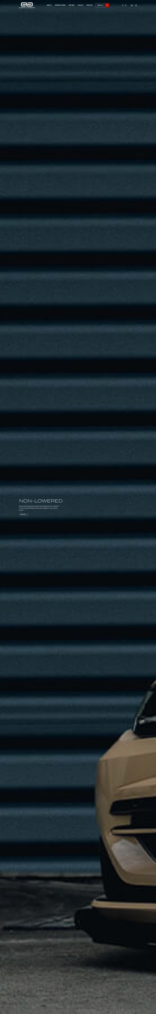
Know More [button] (23, 514)
